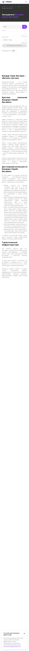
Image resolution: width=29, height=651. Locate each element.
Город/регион (5, 37)
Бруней (19, 6)
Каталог (11, 6)
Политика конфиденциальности (12, 646)
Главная (4, 6)
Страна (3, 30)
